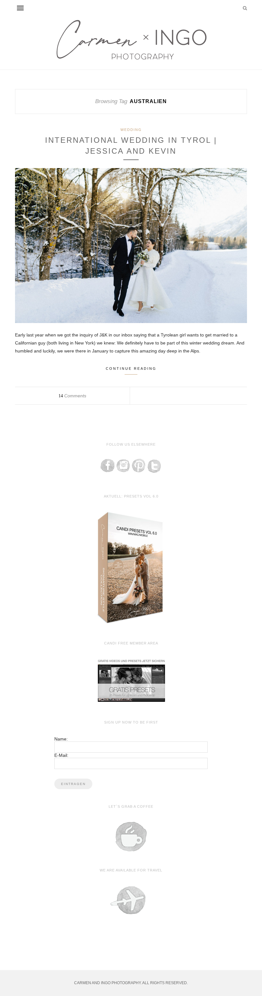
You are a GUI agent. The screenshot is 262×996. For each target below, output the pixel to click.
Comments (72, 395)
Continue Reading (131, 368)
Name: (61, 738)
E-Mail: (61, 755)
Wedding (131, 130)
